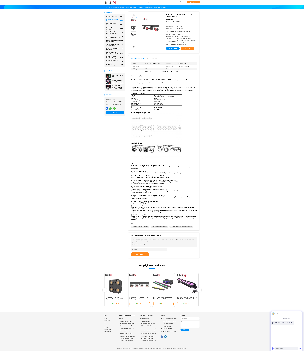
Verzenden (140, 254)
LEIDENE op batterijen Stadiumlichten (114, 61)
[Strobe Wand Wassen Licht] (108, 76)
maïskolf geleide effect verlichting (140, 226)
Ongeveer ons (108, 322)
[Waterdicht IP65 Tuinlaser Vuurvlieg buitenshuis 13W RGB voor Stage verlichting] (108, 87)
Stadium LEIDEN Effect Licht (114, 20)
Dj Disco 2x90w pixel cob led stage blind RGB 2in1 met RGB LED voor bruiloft (117, 82)
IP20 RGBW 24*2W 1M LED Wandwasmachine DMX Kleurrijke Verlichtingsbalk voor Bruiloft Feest (149, 339)
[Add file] (273, 348)
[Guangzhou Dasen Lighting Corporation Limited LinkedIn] (165, 336)
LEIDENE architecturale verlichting (114, 49)
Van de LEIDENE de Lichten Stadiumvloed (114, 53)
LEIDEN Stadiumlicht (114, 16)
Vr (173, 2)
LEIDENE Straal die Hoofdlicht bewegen (114, 57)
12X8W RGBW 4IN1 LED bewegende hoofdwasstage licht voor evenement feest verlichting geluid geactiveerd (127, 324)
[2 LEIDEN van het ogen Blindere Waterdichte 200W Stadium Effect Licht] (116, 284)
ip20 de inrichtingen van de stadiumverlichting (181, 226)
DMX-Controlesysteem (114, 64)
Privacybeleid (107, 331)
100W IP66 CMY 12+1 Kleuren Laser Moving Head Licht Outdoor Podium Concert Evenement (127, 339)
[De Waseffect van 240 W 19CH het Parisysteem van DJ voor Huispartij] (150, 27)
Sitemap (106, 327)
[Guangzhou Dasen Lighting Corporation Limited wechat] (114, 108)
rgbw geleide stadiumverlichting (159, 226)
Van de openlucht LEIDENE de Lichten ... (114, 32)
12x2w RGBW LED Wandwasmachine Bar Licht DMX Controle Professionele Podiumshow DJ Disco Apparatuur (148, 324)
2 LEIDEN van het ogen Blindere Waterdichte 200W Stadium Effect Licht (115, 298)
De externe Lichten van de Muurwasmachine (114, 41)
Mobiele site (107, 329)
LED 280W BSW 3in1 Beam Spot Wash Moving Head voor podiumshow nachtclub (128, 331)
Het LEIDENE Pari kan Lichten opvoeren (114, 24)
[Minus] (300, 314)
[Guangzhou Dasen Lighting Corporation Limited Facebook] (162, 336)
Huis (105, 318)
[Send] (300, 348)
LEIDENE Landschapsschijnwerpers (114, 36)
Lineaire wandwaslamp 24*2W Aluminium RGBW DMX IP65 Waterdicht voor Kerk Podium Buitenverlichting (148, 331)
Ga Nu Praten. (193, 2)
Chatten (115, 112)
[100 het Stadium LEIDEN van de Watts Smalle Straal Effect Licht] (139, 284)
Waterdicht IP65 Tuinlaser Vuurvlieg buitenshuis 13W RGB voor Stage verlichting (117, 87)
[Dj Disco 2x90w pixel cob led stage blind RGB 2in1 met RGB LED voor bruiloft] (108, 82)
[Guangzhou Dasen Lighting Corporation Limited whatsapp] (110, 108)
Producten (107, 320)
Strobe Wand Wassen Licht (117, 76)
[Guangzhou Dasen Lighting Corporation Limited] (111, 2)
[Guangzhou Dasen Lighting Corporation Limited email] (107, 108)
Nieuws (106, 325)
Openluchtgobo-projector (114, 28)
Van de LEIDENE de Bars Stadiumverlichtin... (114, 45)
